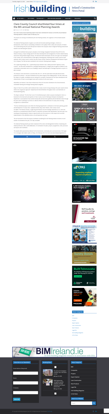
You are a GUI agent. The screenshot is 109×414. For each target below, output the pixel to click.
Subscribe (68, 18)
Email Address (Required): (20, 368)
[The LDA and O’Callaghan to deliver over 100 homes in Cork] (48, 372)
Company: (16, 388)
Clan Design (49, 411)
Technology (40, 18)
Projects (74, 320)
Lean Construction (76, 325)
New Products (75, 328)
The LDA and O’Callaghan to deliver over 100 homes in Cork (60, 372)
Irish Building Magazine (54, 18)
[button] (24, 18)
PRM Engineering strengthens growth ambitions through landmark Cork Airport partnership (59, 383)
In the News (20, 18)
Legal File (74, 330)
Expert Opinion (75, 323)
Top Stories (31, 18)
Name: (15, 378)
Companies (74, 318)
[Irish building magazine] (54, 8)
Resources (78, 18)
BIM (73, 315)
